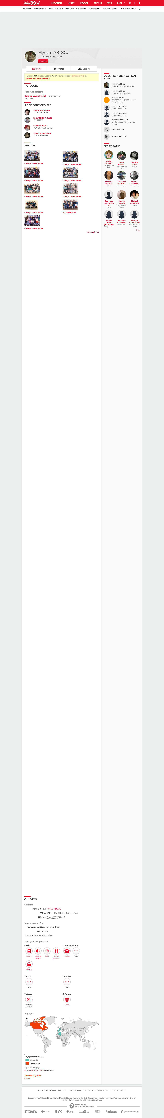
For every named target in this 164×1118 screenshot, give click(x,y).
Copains (86, 69)
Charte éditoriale (53, 1098)
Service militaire (109, 9)
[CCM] (45, 1111)
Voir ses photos (93, 232)
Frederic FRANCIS (108, 183)
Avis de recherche (128, 9)
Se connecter (40, 9)
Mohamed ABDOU (120, 120)
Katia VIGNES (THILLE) (42, 118)
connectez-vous (78, 76)
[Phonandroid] (130, 1111)
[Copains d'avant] (83, 1111)
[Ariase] (111, 1111)
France (42, 1070)
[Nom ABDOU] (107, 130)
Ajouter (44, 61)
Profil (38, 69)
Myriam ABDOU (69, 213)
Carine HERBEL (121, 163)
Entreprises (94, 9)
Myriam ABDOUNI (119, 113)
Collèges (59, 9)
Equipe (44, 1098)
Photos (60, 69)
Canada (27, 1078)
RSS (85, 1098)
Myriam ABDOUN (119, 106)
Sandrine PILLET (40, 126)
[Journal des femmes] (30, 1111)
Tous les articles (78, 1098)
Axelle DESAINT (109, 162)
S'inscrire (27, 9)
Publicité (63, 1098)
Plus (119, 3)
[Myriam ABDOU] (30, 56)
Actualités (56, 3)
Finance (98, 3)
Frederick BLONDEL (121, 183)
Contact (69, 1098)
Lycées (50, 9)
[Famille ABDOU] (107, 137)
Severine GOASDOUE (134, 222)
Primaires (70, 9)
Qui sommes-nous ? (34, 1098)
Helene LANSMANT (134, 183)
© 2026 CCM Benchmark (93, 1100)
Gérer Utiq (133, 1098)
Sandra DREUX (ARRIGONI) (108, 223)
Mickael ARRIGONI (134, 202)
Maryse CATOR (121, 202)
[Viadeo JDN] (97, 1111)
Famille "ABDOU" (119, 137)
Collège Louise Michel (35, 96)
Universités (81, 9)
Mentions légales (67, 1100)
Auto (109, 3)
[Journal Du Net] (58, 1111)
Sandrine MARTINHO (121, 222)
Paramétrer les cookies (121, 1098)
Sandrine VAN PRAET (42, 133)
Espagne (34, 1070)
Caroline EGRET (134, 163)
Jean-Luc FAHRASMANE (109, 203)
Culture (84, 3)
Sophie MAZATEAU (41, 110)
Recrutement (92, 1098)
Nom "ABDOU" (118, 130)
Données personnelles (106, 1098)
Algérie (27, 1070)
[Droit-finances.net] (70, 1111)
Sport (71, 3)
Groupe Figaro (79, 1100)
